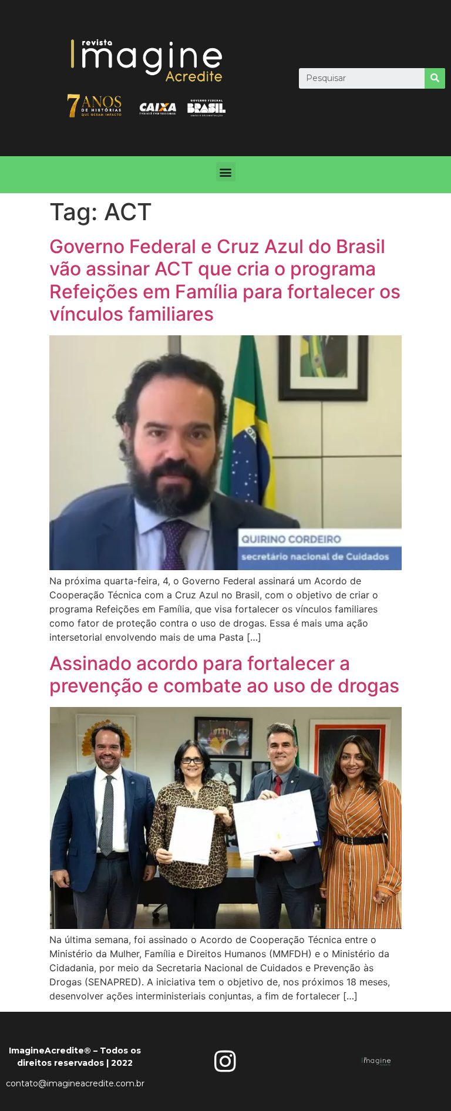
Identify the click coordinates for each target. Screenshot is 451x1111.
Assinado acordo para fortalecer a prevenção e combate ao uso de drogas (224, 674)
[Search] (435, 78)
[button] (225, 171)
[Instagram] (225, 1061)
